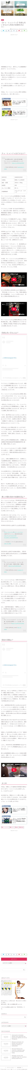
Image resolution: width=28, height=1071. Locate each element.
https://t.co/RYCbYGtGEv (18, 623)
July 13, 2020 (7, 543)
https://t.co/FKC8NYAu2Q (14, 566)
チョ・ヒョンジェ (5, 827)
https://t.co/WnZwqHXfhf (18, 163)
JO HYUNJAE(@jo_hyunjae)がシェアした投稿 (14, 377)
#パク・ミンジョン (18, 532)
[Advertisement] (14, 50)
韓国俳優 (21, 827)
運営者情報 (19, 1067)
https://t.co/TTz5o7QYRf (10, 535)
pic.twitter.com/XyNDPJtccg (11, 537)
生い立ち (12, 827)
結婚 (17, 827)
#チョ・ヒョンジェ (8, 532)
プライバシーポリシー (11, 1067)
